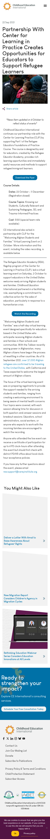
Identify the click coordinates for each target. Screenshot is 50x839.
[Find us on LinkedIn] (11, 738)
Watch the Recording (25, 314)
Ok (15, 833)
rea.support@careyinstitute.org (20, 471)
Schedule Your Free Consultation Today (23, 709)
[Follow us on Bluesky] (19, 738)
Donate (9, 755)
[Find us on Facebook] (3, 738)
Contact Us (11, 745)
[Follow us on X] (7, 738)
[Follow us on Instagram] (15, 738)
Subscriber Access (15, 779)
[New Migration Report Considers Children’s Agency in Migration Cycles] (25, 578)
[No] (46, 828)
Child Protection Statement (20, 774)
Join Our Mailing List (16, 750)
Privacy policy (29, 833)
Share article (12, 109)
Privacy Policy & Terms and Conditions (25, 769)
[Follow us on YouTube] (23, 738)
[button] (45, 5)
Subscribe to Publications (18, 761)
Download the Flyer (25, 177)
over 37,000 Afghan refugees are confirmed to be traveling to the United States (23, 364)
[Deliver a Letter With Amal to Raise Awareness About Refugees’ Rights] (25, 520)
